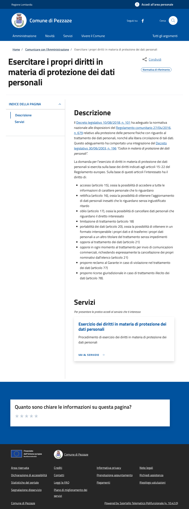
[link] (92, 355)
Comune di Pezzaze (23, 503)
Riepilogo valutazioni (153, 482)
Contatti (59, 475)
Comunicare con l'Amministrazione (47, 49)
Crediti (58, 467)
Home (16, 49)
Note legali (146, 467)
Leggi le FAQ (61, 482)
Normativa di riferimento (156, 69)
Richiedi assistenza (151, 475)
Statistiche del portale (25, 482)
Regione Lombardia (21, 4)
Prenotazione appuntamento (115, 475)
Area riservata (20, 467)
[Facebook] (141, 20)
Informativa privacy (109, 467)
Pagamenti (103, 482)
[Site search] (173, 20)
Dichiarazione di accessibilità (29, 475)
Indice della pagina (25, 104)
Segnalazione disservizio (26, 490)
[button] (154, 4)
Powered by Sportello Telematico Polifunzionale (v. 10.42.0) (141, 503)
